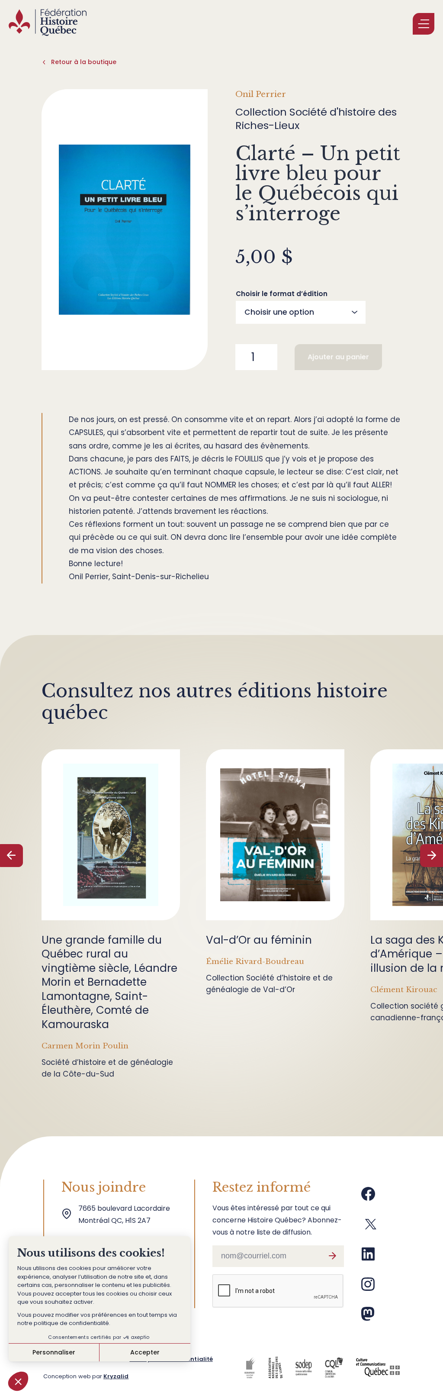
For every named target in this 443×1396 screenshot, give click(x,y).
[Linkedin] (368, 1257)
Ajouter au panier (338, 357)
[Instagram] (368, 1287)
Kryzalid (115, 1376)
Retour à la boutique (83, 62)
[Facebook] (368, 1197)
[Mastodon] (367, 1317)
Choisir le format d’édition (281, 293)
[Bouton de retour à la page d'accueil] (47, 24)
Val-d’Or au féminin (259, 940)
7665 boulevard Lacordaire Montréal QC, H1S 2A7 (125, 1214)
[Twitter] (370, 1227)
